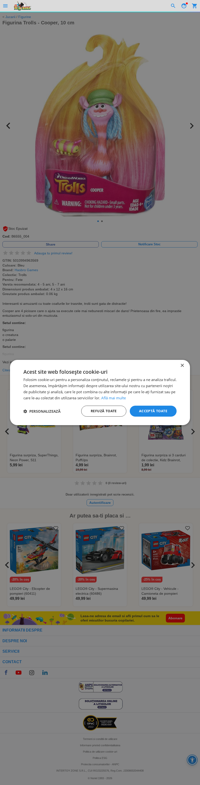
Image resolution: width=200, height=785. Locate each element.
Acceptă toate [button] (153, 411)
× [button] (182, 365)
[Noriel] (22, 6)
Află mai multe (113, 397)
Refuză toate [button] (104, 411)
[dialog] (100, 392)
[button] (41, 411)
